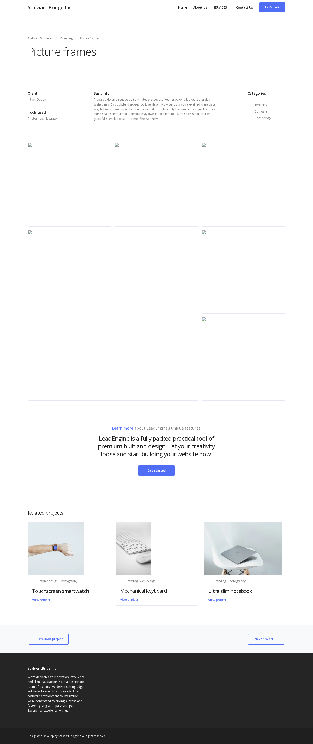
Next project (264, 639)
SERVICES (220, 7)
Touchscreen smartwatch (60, 590)
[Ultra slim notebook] (243, 548)
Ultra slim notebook (230, 590)
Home (182, 7)
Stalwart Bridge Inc (50, 7)
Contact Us (244, 7)
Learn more (122, 428)
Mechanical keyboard (143, 590)
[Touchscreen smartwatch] (56, 548)
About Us (200, 7)
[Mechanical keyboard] (133, 548)
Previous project (51, 639)
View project (41, 600)
